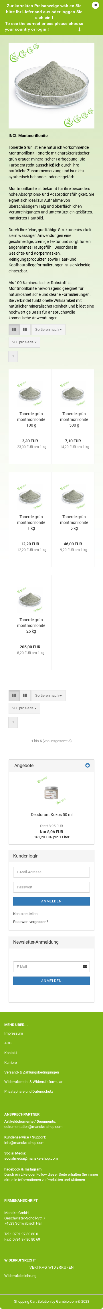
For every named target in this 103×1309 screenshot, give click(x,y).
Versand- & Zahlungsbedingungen (31, 1072)
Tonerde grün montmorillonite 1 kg (31, 522)
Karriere (10, 1062)
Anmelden (51, 901)
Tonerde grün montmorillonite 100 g (31, 419)
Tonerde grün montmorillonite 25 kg (31, 625)
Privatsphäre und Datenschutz (28, 1091)
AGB (7, 1043)
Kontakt (10, 1053)
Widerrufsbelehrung (20, 1276)
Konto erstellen (25, 914)
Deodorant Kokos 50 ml (51, 814)
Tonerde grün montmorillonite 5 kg (74, 522)
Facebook (12, 1169)
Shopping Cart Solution (32, 1301)
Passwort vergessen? (30, 922)
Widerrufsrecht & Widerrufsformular (33, 1082)
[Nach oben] (87, 1300)
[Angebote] (87, 766)
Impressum (13, 1033)
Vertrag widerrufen (51, 1267)
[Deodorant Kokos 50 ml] (51, 790)
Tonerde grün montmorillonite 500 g (74, 419)
